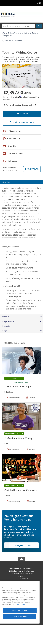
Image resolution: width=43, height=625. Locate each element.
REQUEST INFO (32, 169)
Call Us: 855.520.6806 (12, 40)
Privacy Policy (20, 604)
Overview (6, 182)
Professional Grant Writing (18, 438)
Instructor (6, 326)
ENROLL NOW (22, 113)
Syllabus (5, 317)
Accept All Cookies (20, 610)
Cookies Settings (20, 616)
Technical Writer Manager (18, 386)
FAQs (4, 330)
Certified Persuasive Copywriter (21, 490)
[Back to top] (21, 568)
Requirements (8, 321)
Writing (26, 33)
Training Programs (14, 33)
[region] (20, 602)
